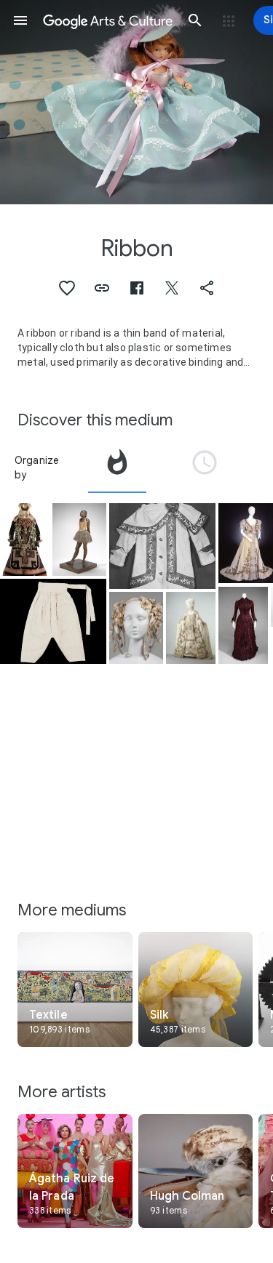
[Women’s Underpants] (53, 621)
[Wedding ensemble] (243, 626)
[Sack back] (190, 628)
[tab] (117, 467)
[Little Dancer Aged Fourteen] (79, 539)
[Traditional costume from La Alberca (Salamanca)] (25, 539)
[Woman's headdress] (136, 628)
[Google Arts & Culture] (108, 20)
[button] (20, 20)
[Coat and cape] (162, 545)
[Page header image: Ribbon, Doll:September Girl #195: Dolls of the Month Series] (136, 102)
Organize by (37, 467)
